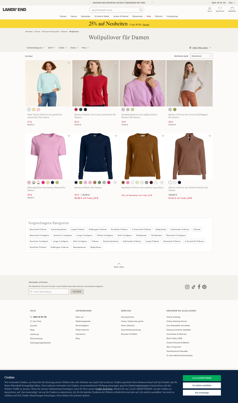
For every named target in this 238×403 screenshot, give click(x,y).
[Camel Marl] (170, 182)
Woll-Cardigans (124, 235)
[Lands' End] (14, 9)
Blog (78, 338)
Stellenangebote (83, 321)
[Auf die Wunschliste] (69, 63)
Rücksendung (36, 338)
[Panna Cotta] (47, 182)
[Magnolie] (38, 109)
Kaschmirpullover (58, 229)
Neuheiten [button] (85, 16)
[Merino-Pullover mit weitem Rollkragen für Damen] (189, 83)
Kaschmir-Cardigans (63, 235)
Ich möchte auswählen (201, 385)
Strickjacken (141, 235)
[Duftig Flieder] (123, 109)
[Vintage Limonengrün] (132, 109)
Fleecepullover (79, 247)
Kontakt (33, 325)
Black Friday (174, 338)
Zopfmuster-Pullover (180, 229)
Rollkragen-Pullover (98, 229)
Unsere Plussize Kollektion (178, 342)
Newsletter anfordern (38, 282)
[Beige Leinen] (132, 182)
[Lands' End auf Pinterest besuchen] (203, 287)
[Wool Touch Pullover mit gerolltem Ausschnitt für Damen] (48, 83)
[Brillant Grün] (137, 182)
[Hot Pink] (43, 182)
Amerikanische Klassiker (177, 351)
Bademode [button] (137, 16)
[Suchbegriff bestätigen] (141, 10)
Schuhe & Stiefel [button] (102, 16)
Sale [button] (149, 16)
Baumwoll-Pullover (38, 229)
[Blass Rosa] (90, 182)
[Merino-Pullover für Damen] (95, 156)
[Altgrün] (174, 109)
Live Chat (37, 321)
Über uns (80, 317)
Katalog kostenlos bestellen (179, 329)
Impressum (80, 334)
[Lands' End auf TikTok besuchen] (192, 287)
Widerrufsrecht (82, 329)
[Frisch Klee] (99, 182)
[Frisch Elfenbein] (142, 182)
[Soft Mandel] (170, 109)
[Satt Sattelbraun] (123, 182)
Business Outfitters (129, 334)
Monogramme (127, 317)
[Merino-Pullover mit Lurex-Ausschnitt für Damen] (95, 83)
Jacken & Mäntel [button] (120, 16)
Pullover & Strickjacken (51, 31)
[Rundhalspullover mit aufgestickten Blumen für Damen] (142, 83)
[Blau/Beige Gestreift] (38, 182)
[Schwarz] (85, 109)
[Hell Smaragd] (80, 109)
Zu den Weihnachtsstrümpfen (180, 355)
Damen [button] (63, 16)
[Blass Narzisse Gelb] (33, 109)
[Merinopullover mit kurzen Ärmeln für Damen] (48, 156)
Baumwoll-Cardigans (39, 235)
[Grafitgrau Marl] (104, 182)
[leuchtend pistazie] (57, 182)
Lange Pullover (77, 229)
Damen (37, 31)
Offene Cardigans (105, 235)
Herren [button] (74, 16)
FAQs (32, 330)
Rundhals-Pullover (119, 229)
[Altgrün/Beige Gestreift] (33, 182)
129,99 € (172, 194)
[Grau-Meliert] (146, 182)
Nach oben (119, 266)
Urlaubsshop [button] (172, 16)
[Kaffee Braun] (156, 182)
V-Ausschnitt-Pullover (141, 229)
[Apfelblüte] (127, 182)
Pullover (64, 31)
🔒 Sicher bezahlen (93, 2)
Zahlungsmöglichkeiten (40, 342)
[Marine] (76, 182)
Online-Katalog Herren (177, 321)
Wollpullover (74, 31)
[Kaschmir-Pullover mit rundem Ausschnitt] (142, 156)
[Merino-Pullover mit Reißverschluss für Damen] (189, 156)
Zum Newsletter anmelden (178, 325)
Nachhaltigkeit (82, 325)
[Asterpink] (29, 182)
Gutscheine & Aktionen (177, 334)
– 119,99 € (82, 194)
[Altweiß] (127, 109)
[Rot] (76, 109)
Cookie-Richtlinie (104, 389)
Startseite (29, 31)
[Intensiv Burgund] (151, 182)
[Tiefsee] (52, 182)
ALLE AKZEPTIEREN (202, 378)
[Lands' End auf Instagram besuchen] (187, 287)
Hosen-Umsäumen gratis (132, 321)
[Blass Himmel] (29, 109)
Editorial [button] (158, 16)
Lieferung (34, 334)
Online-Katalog (173, 317)
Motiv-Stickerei (127, 325)
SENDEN (77, 291)
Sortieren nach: (181, 56)
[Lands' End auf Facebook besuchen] (198, 287)
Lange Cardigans (84, 235)
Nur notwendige (202, 393)
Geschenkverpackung (131, 329)
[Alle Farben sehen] (115, 182)
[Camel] (94, 182)
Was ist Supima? (174, 346)
